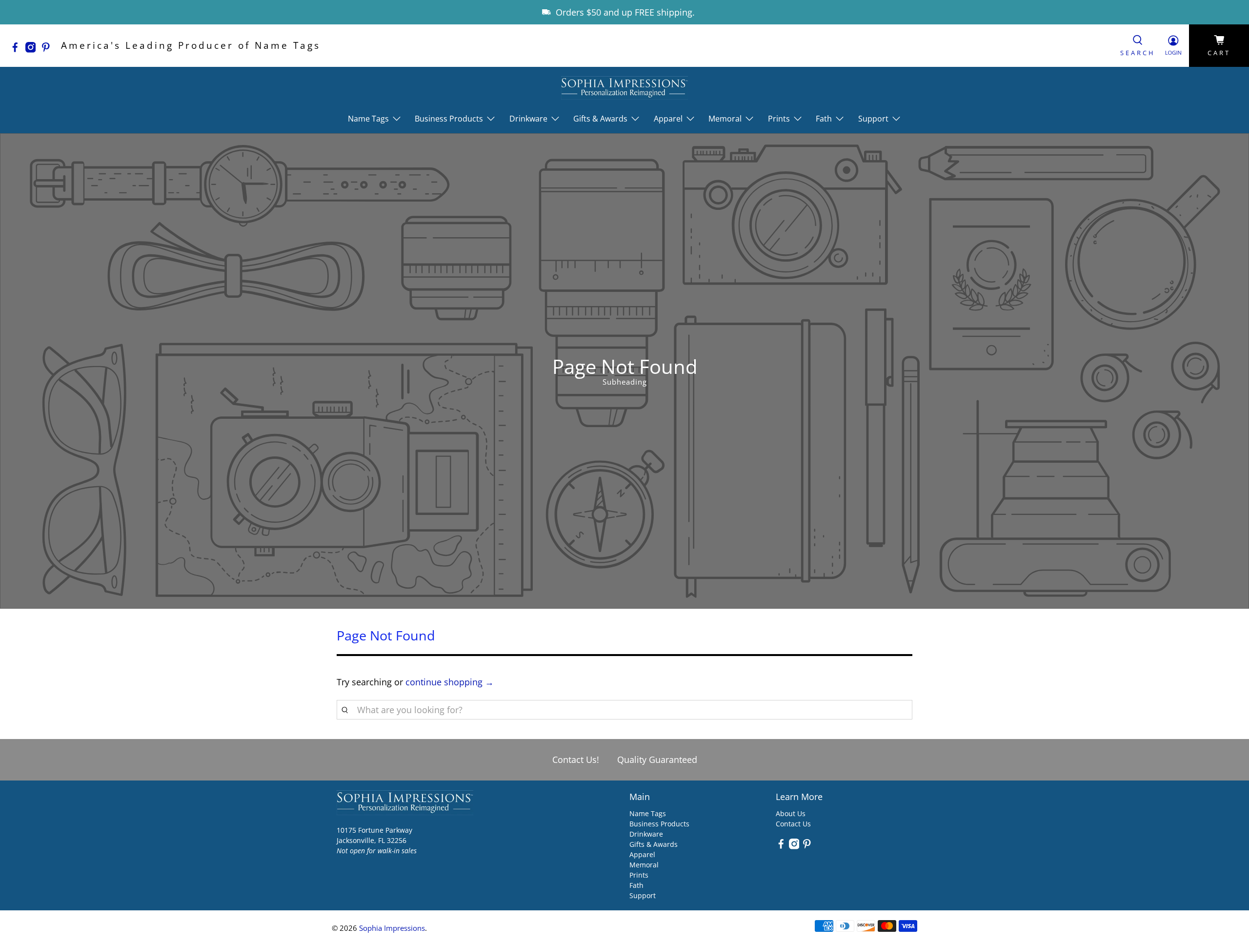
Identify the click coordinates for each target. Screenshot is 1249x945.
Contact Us (793, 823)
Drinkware (646, 834)
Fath (636, 885)
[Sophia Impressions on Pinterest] (48, 49)
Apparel (642, 854)
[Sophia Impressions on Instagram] (33, 49)
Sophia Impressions (392, 928)
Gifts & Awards (653, 844)
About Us (791, 813)
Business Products (659, 823)
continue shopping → (449, 682)
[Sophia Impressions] (624, 87)
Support (642, 895)
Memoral (644, 864)
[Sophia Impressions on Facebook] (17, 49)
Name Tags (647, 813)
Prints (638, 875)
